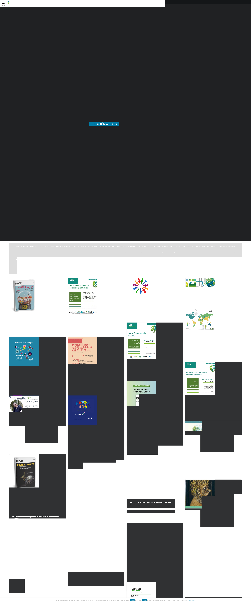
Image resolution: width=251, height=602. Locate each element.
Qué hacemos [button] (215, 3)
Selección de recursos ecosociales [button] (112, 272)
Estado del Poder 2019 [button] (54, 259)
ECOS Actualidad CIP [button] (192, 252)
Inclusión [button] (135, 259)
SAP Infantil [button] (234, 265)
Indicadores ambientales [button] (144, 259)
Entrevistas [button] (37, 259)
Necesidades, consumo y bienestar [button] (208, 259)
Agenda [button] (52, 246)
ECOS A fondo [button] (183, 252)
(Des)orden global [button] (24, 246)
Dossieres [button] (114, 252)
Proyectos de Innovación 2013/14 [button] (113, 265)
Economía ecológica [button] (133, 252)
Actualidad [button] (47, 246)
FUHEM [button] (98, 259)
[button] (233, 3)
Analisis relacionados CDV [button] (93, 246)
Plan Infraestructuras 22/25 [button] (46, 265)
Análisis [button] (74, 246)
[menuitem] (199, 3)
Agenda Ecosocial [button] (59, 246)
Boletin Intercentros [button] (122, 246)
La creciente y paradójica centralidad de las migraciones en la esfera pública (213, 353)
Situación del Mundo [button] (132, 272)
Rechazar (144, 600)
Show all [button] (17, 246)
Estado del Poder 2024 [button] (75, 259)
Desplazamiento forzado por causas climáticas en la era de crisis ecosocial (35, 517)
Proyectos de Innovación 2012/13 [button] (98, 265)
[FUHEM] (5, 3)
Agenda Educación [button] (67, 246)
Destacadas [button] (49, 252)
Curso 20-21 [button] (198, 246)
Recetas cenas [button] (223, 265)
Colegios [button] (149, 246)
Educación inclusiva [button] (29, 259)
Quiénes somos (206, 3)
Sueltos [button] (151, 272)
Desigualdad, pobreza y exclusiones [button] (23, 252)
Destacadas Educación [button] (58, 252)
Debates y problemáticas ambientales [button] (210, 246)
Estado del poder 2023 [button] (64, 259)
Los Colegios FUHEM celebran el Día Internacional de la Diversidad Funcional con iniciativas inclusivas (153, 514)
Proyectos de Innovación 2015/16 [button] (143, 265)
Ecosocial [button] (212, 252)
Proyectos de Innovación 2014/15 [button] (128, 265)
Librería (223, 3)
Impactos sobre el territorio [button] (125, 259)
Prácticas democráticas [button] (58, 265)
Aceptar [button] (132, 600)
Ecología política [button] (123, 252)
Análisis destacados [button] (82, 246)
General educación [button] (114, 259)
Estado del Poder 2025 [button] (85, 259)
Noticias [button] (234, 259)
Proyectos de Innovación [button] (70, 265)
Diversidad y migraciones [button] (83, 252)
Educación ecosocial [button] (19, 259)
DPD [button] (118, 252)
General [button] (102, 259)
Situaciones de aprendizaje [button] (143, 272)
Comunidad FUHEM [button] (164, 246)
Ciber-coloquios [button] (131, 246)
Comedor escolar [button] (156, 246)
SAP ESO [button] (229, 265)
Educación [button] (228, 252)
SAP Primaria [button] (101, 272)
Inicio (198, 3)
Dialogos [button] (75, 252)
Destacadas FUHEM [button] (68, 252)
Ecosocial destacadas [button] (219, 252)
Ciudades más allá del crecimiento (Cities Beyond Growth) (150, 502)
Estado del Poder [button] (44, 259)
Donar (228, 3)
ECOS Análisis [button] (199, 252)
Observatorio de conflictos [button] (19, 265)
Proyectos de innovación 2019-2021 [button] (203, 265)
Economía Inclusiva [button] (151, 252)
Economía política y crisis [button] (162, 252)
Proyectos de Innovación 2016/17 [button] (158, 265)
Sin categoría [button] (123, 272)
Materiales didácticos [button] (195, 259)
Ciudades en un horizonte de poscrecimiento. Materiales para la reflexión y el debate (211, 300)
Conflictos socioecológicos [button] (175, 246)
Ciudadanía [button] (138, 246)
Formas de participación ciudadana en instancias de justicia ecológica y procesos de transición (154, 314)
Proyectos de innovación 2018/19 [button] (188, 265)
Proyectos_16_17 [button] (215, 265)
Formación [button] (93, 259)
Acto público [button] (41, 246)
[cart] (248, 3)
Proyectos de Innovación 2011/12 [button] (83, 265)
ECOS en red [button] (206, 252)
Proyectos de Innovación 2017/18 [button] (173, 265)
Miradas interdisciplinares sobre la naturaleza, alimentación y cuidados (34, 570)
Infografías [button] (152, 259)
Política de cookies (191, 600)
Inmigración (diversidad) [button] (161, 259)
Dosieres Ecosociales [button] (106, 252)
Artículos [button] (114, 246)
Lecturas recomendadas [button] (184, 259)
